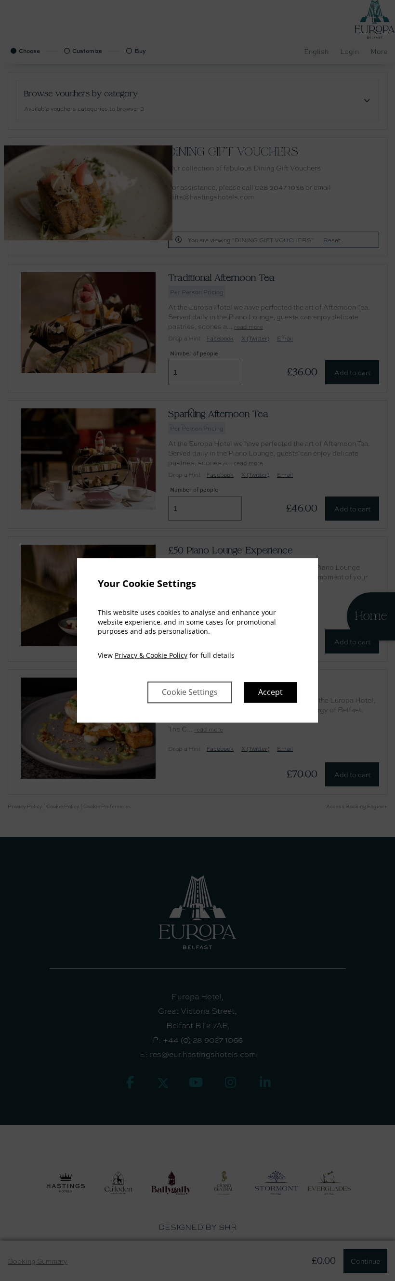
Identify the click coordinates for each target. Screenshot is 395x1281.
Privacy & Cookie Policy (151, 655)
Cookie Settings (190, 692)
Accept (270, 692)
